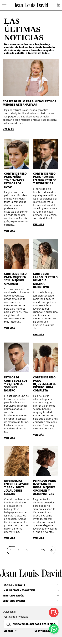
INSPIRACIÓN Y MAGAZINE (19, 590)
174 (43, 550)
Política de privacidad (15, 616)
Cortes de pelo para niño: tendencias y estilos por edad (15, 180)
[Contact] (58, 5)
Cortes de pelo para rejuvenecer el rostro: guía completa (44, 384)
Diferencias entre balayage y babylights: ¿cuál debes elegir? (16, 487)
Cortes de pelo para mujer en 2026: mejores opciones (15, 279)
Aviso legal (9, 611)
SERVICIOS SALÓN (13, 595)
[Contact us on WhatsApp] (54, 629)
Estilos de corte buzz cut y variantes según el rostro (15, 384)
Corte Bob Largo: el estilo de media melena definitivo (45, 280)
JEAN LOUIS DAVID (14, 585)
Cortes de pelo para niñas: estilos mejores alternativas (29, 102)
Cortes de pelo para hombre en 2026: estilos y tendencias (44, 178)
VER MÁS (8, 129)
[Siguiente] (51, 550)
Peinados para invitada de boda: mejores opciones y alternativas (44, 487)
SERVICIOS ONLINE (14, 600)
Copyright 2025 (43, 630)
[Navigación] (4, 5)
